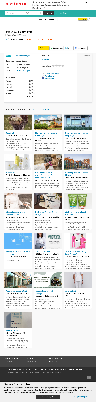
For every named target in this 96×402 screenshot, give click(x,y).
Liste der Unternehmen (48, 19)
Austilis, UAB (70, 291)
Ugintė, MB (10, 133)
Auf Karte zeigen (41, 109)
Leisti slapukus (49, 397)
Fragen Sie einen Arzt (48, 5)
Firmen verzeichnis (39, 2)
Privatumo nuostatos (39, 369)
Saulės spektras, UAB (17, 369)
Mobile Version (55, 361)
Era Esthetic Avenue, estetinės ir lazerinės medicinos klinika (44, 175)
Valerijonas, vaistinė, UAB (16, 291)
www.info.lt (9, 372)
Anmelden (79, 369)
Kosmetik (45, 59)
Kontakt (28, 369)
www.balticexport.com (54, 372)
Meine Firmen (38, 8)
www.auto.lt (29, 372)
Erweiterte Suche (61, 13)
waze (70, 48)
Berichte (35, 5)
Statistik (71, 369)
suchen (48, 13)
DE (86, 3)
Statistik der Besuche (53, 74)
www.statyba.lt (19, 372)
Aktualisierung (50, 76)
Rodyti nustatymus (81, 397)
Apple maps (82, 48)
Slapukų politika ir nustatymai (57, 369)
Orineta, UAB (11, 173)
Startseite (8, 361)
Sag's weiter (49, 78)
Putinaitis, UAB (12, 331)
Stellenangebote (63, 5)
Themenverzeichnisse (12, 364)
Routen (34, 361)
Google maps (58, 48)
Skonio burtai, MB (42, 252)
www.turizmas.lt (40, 372)
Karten (63, 2)
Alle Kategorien (54, 2)
